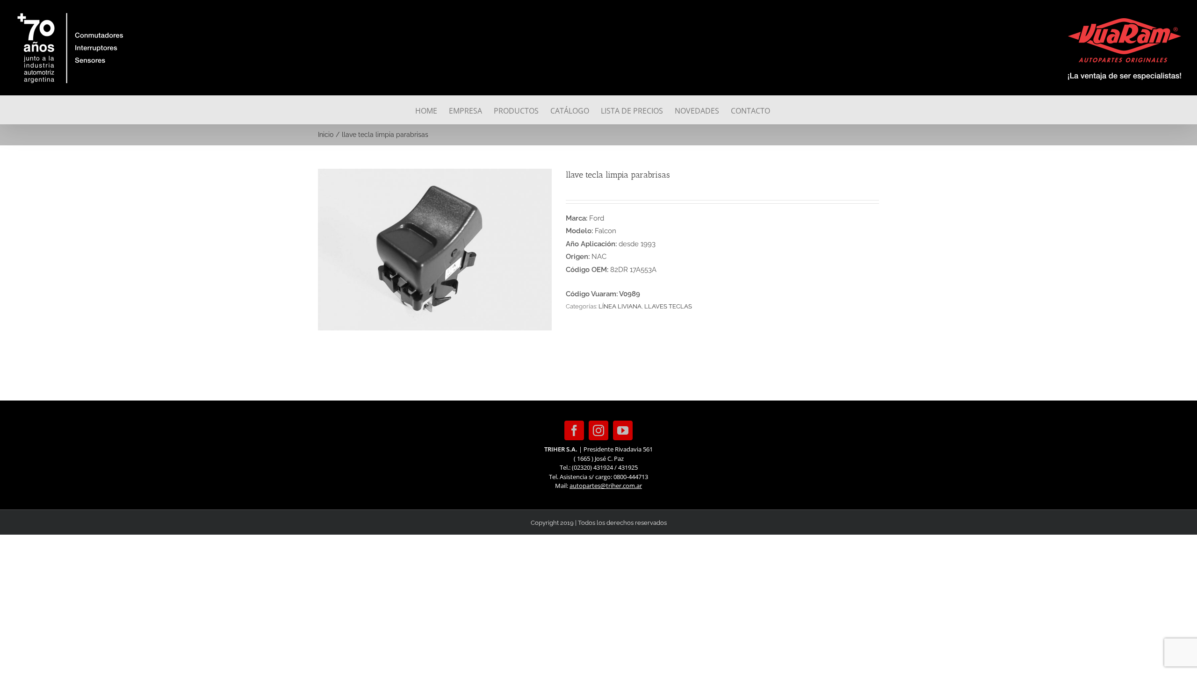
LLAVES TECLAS (668, 306)
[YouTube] (623, 430)
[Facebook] (574, 430)
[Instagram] (598, 430)
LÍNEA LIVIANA (620, 306)
